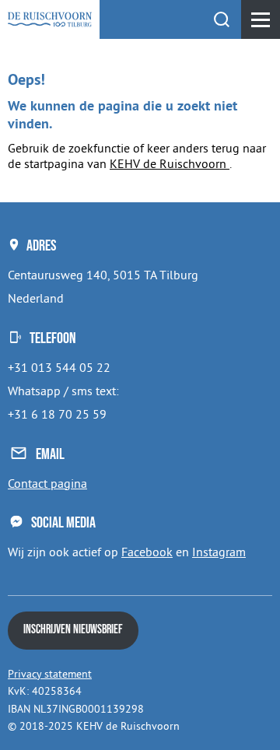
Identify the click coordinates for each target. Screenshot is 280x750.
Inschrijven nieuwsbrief (73, 629)
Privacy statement (50, 674)
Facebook (147, 551)
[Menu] (260, 19)
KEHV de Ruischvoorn (169, 163)
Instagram (219, 551)
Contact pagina (47, 483)
